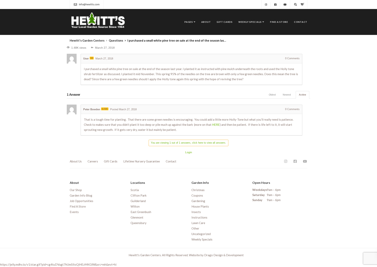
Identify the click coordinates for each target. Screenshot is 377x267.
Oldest (272, 94)
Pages (188, 21)
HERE (216, 124)
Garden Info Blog (81, 195)
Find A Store (279, 21)
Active (302, 94)
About (206, 21)
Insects (196, 212)
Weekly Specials (250, 21)
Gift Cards (224, 21)
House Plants (200, 206)
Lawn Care (198, 223)
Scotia (135, 190)
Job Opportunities (81, 201)
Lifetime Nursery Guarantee (141, 161)
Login (188, 152)
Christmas (198, 190)
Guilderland (138, 201)
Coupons (197, 195)
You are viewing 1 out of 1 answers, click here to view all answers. (188, 142)
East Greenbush (141, 212)
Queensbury (138, 223)
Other (195, 228)
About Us (76, 161)
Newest (287, 94)
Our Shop (76, 190)
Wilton (135, 206)
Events (74, 212)
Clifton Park (138, 195)
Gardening (198, 201)
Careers (93, 161)
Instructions (199, 217)
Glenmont (137, 217)
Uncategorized (201, 234)
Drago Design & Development (224, 255)
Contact (300, 21)
